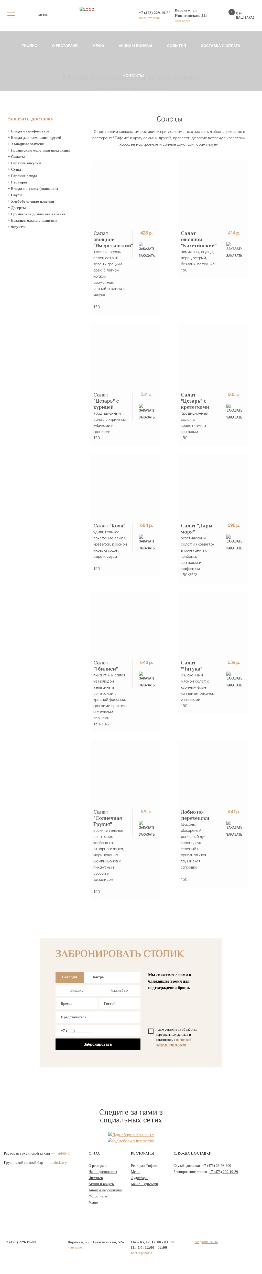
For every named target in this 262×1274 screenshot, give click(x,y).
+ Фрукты (17, 227)
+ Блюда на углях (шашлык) (33, 189)
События (176, 46)
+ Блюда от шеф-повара (29, 131)
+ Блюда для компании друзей (34, 137)
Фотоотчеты (98, 1196)
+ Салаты (16, 157)
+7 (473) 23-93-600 (216, 1166)
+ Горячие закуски (24, 163)
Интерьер (96, 1178)
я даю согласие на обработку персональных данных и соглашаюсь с (176, 1037)
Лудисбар (119, 990)
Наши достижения (103, 1172)
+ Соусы (15, 195)
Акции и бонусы (135, 46)
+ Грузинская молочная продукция (39, 150)
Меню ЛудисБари (144, 1184)
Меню (98, 46)
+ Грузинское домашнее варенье (37, 214)
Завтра (98, 977)
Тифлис (29, 46)
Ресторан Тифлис (144, 1166)
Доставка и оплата (220, 46)
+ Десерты (17, 208)
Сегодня (69, 977)
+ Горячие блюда (22, 176)
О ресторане (65, 46)
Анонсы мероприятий (105, 1190)
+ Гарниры (17, 182)
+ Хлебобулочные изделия (31, 201)
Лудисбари (139, 1178)
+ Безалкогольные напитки (32, 220)
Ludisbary (58, 1162)
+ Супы (14, 169)
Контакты (133, 75)
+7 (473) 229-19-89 (223, 1172)
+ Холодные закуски (26, 144)
